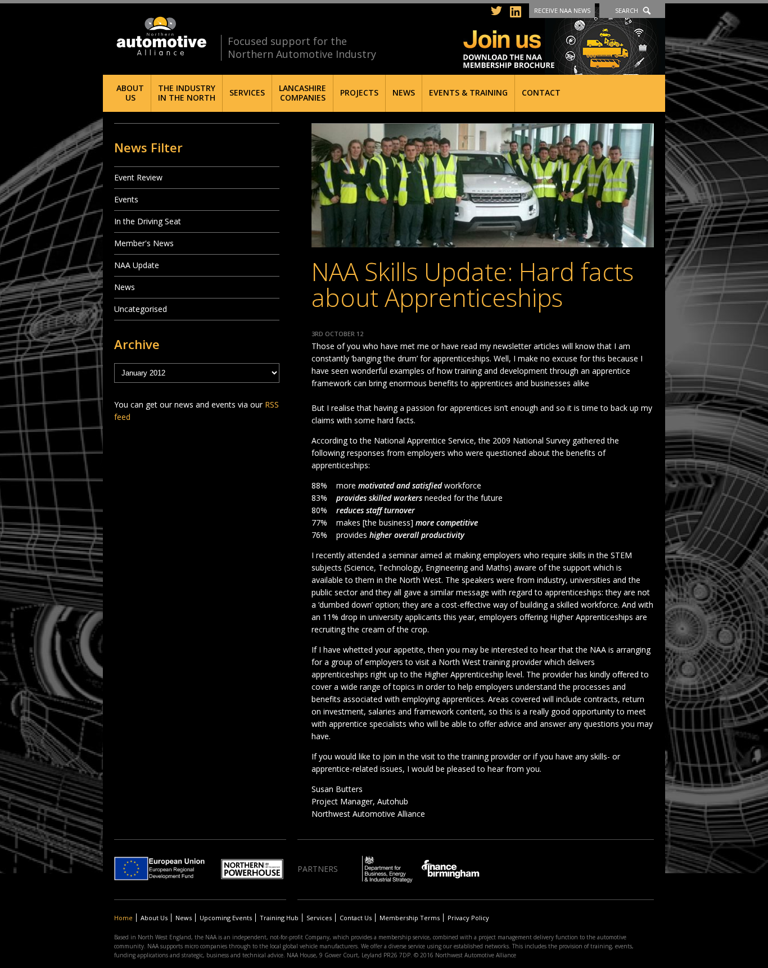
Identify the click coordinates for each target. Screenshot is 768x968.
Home (123, 917)
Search (626, 10)
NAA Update (136, 265)
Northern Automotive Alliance (160, 36)
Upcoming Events (226, 917)
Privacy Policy (468, 917)
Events (126, 199)
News (403, 92)
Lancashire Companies (302, 93)
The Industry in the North (186, 93)
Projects (359, 92)
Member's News (144, 243)
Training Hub (279, 917)
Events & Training (468, 92)
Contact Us (356, 917)
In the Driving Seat (147, 221)
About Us (130, 93)
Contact (541, 92)
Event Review (138, 177)
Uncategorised (140, 309)
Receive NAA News (562, 10)
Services (247, 92)
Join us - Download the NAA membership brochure (564, 40)
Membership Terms (410, 917)
